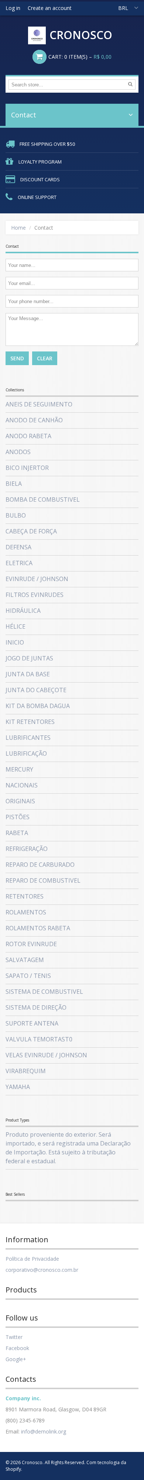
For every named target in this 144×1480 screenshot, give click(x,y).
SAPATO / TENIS (28, 976)
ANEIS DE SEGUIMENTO (39, 404)
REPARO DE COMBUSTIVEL (43, 880)
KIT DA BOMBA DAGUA (38, 706)
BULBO (16, 515)
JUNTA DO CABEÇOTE (36, 690)
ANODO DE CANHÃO (34, 420)
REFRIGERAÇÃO (27, 849)
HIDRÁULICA (23, 611)
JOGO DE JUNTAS (29, 658)
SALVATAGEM (25, 960)
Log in (13, 7)
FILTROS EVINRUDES (35, 595)
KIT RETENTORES (30, 722)
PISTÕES (18, 817)
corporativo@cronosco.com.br (42, 1269)
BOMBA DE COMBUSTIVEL (43, 499)
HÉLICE (15, 626)
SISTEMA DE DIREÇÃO (36, 1007)
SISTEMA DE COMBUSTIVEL (44, 992)
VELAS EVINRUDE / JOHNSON (46, 1055)
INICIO (15, 642)
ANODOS (18, 452)
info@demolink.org (43, 1431)
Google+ (16, 1359)
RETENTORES (25, 896)
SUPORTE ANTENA (32, 1023)
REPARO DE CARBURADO (40, 865)
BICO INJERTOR (27, 468)
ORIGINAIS (20, 801)
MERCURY (19, 769)
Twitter (14, 1336)
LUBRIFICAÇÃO (26, 753)
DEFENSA (18, 547)
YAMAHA (18, 1087)
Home (18, 227)
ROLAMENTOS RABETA (38, 928)
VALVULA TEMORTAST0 (39, 1039)
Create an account (50, 7)
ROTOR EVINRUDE (31, 944)
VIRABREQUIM (26, 1071)
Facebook (17, 1348)
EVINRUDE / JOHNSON (37, 579)
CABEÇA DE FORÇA (31, 531)
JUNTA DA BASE (28, 674)
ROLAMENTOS (26, 912)
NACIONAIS (22, 785)
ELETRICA (19, 563)
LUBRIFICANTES (28, 738)
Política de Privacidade (32, 1258)
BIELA (14, 484)
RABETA (17, 833)
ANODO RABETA (28, 436)
